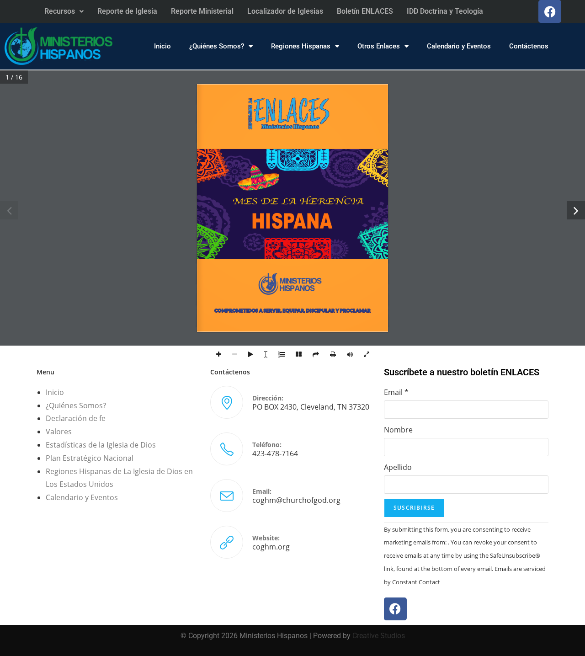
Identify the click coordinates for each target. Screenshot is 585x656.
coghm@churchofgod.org (296, 500)
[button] (63, 11)
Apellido (398, 467)
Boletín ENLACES (365, 11)
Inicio (162, 46)
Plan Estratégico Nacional (89, 458)
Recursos (59, 11)
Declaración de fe (76, 418)
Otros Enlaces (378, 46)
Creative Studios (378, 635)
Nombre (398, 430)
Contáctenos (528, 46)
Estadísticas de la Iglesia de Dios (101, 445)
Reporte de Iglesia (127, 11)
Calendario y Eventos (459, 46)
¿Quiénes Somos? (216, 46)
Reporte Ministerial (202, 11)
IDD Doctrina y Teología (445, 11)
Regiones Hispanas (300, 46)
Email (396, 392)
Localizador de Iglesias (285, 11)
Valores (59, 432)
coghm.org (271, 547)
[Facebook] (549, 11)
